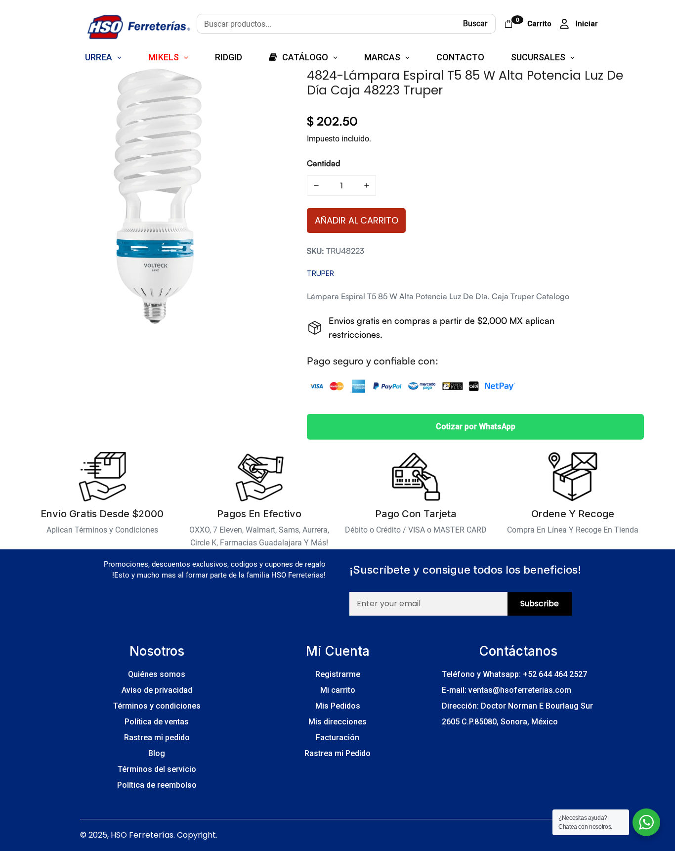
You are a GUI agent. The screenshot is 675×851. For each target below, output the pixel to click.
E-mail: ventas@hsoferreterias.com (506, 690)
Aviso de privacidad (157, 690)
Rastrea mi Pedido (337, 753)
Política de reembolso (157, 785)
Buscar (475, 23)
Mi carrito (337, 690)
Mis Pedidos (337, 706)
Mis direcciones (337, 721)
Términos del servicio (157, 769)
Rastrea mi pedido (157, 737)
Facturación (337, 737)
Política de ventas (157, 721)
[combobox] (326, 24)
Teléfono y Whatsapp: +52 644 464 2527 (514, 674)
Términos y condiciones (157, 706)
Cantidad (323, 163)
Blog (156, 753)
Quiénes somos (156, 674)
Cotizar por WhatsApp (475, 426)
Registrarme (337, 674)
